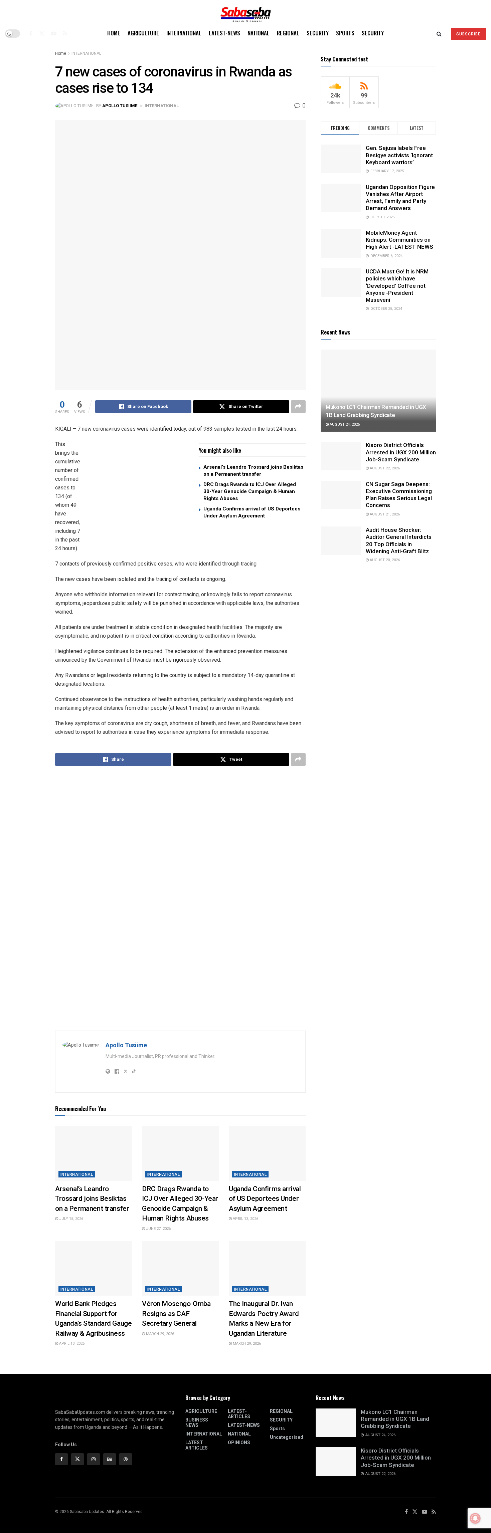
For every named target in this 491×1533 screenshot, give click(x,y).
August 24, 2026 (344, 424)
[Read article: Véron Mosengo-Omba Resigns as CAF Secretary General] (180, 1268)
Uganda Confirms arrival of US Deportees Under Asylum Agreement (265, 1199)
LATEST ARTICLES (196, 1445)
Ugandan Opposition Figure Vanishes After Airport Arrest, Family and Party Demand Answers (400, 198)
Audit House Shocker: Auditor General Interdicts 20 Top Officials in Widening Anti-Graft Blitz (399, 540)
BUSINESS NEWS (196, 1422)
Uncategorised (286, 1437)
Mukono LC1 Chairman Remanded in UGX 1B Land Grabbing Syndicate (395, 1419)
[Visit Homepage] (245, 12)
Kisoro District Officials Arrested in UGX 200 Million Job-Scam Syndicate (401, 452)
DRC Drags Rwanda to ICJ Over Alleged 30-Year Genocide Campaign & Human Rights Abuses (249, 491)
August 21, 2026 (384, 514)
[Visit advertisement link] (140, 493)
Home (113, 33)
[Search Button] (439, 33)
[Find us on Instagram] (93, 1459)
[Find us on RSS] (65, 33)
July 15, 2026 (70, 1219)
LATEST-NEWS (224, 33)
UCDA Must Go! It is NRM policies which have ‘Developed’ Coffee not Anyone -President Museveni (397, 285)
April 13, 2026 (245, 1219)
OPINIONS (239, 1442)
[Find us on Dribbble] (125, 1459)
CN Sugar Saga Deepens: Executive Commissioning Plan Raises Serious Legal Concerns (399, 495)
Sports (345, 33)
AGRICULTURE (143, 33)
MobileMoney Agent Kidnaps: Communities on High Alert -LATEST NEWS (399, 239)
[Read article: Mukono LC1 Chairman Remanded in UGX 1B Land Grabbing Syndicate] (378, 391)
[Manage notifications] (475, 1518)
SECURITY (318, 33)
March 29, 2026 (159, 1334)
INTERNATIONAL (183, 33)
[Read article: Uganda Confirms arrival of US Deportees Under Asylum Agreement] (267, 1153)
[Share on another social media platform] (298, 406)
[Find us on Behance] (109, 1459)
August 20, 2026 (384, 560)
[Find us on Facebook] (30, 33)
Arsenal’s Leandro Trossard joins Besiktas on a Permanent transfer (92, 1199)
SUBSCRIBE (468, 34)
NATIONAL (259, 33)
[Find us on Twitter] (41, 33)
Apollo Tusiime (119, 105)
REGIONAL (288, 33)
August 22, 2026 (384, 468)
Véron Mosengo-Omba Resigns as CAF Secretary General (176, 1313)
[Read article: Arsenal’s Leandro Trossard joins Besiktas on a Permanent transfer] (93, 1153)
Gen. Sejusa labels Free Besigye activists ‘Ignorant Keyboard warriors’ (399, 155)
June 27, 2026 (158, 1229)
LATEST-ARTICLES (239, 1413)
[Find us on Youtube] (53, 33)
